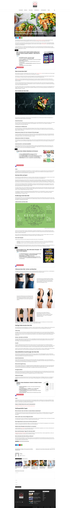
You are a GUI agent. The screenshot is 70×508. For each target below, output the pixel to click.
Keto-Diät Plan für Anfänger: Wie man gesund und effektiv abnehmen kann (24, 449)
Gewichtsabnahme (23, 441)
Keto (25, 441)
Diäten (16, 29)
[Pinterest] (20, 38)
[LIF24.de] (35, 4)
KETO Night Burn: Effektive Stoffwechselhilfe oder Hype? (18, 467)
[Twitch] (23, 455)
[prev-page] (53, 458)
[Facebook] (16, 38)
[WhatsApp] (21, 38)
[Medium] (20, 455)
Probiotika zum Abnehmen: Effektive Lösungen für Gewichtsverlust (51, 467)
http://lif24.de (21, 454)
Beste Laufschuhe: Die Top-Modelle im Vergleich (37, 493)
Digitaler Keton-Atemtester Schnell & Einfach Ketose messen (29, 383)
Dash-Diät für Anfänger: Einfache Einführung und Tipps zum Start (26, 467)
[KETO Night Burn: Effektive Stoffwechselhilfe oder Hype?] (18, 463)
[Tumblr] (22, 455)
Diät (19, 441)
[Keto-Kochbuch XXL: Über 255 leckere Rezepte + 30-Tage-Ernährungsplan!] (48, 263)
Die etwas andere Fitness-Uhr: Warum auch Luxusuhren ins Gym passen (37, 502)
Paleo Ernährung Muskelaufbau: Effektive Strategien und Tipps (42, 467)
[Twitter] (18, 38)
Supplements (43, 10)
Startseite (21, 10)
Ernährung (36, 10)
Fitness (25, 10)
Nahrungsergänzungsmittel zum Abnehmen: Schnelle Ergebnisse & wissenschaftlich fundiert (35, 467)
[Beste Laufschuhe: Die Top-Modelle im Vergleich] (31, 494)
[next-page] (54, 458)
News (49, 10)
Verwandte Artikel (18, 458)
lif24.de (17, 35)
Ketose (28, 441)
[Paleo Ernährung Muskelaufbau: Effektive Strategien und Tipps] (43, 463)
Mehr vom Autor (24, 458)
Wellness (31, 10)
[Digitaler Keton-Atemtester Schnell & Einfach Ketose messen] (48, 392)
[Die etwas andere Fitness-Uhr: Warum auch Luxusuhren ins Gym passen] (31, 502)
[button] (54, 10)
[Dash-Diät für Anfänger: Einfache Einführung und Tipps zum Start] (27, 463)
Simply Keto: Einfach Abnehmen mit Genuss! (27, 151)
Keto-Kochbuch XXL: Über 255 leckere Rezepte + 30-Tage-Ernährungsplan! (29, 250)
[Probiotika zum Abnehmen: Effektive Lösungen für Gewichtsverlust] (51, 463)
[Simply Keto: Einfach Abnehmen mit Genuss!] (48, 163)
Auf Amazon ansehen (20, 67)
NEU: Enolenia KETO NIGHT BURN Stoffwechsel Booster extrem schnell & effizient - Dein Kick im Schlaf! (28, 53)
